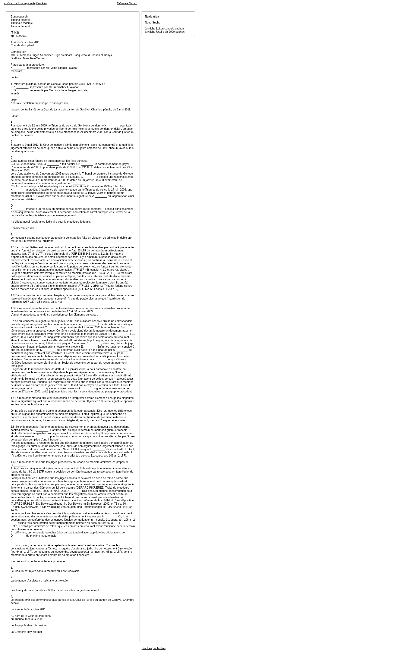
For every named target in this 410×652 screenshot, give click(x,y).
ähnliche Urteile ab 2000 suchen (164, 31)
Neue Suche (152, 22)
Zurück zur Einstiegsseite (19, 3)
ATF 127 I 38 (32, 301)
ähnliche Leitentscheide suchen (164, 28)
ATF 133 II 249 (81, 253)
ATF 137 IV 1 (87, 289)
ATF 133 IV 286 (88, 285)
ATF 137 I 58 (81, 269)
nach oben (159, 648)
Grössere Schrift (127, 3)
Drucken (41, 3)
